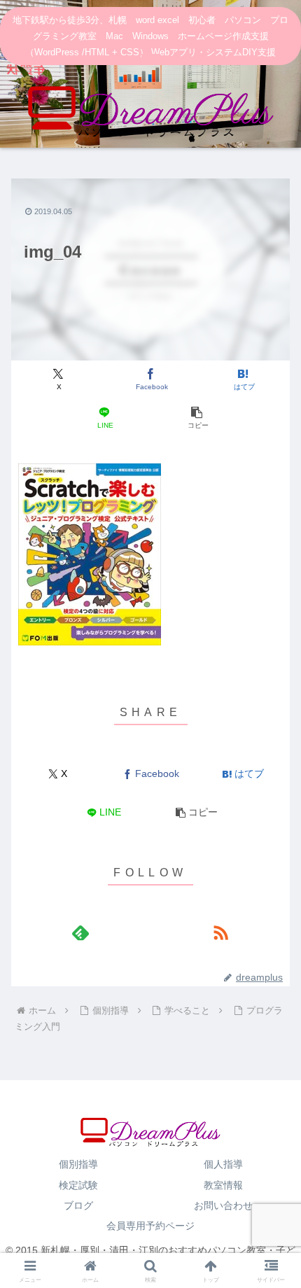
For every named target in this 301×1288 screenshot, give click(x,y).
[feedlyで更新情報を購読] (80, 932)
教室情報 (223, 1185)
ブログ (78, 1205)
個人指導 (223, 1164)
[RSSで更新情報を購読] (221, 932)
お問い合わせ (223, 1205)
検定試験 (78, 1185)
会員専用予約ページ (150, 1225)
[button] (196, 418)
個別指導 (78, 1164)
